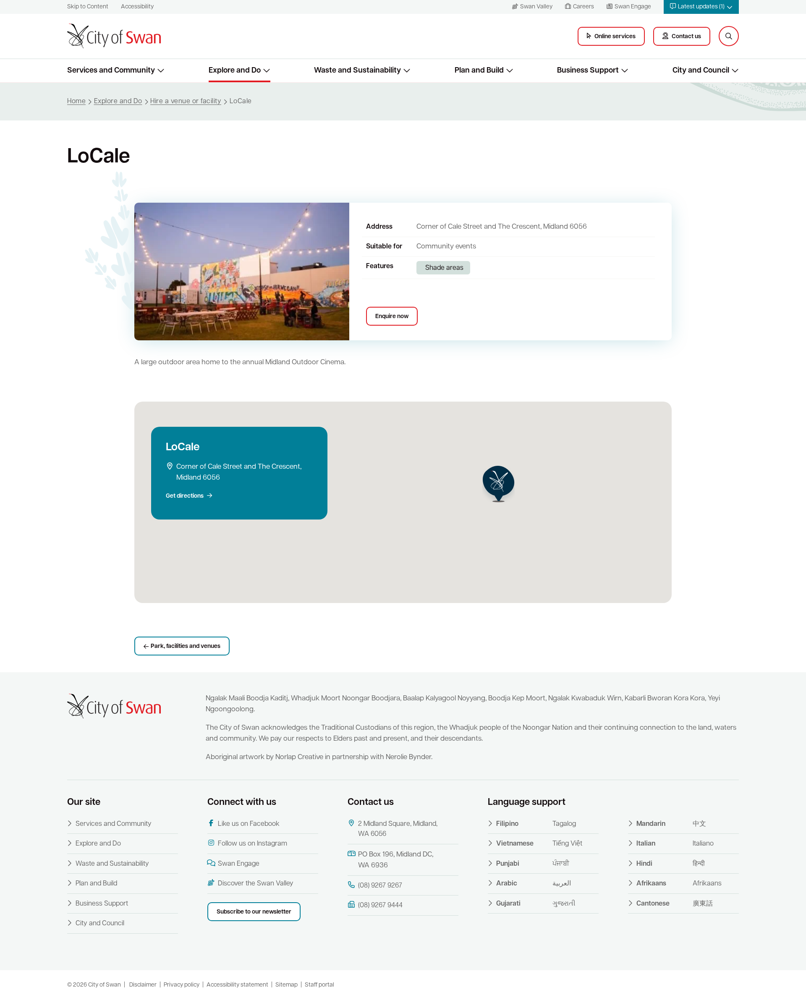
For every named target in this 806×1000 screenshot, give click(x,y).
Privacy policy (181, 985)
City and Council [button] (701, 70)
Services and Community (114, 824)
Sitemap (286, 985)
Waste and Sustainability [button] (357, 70)
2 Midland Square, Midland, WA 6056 (397, 829)
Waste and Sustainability (112, 864)
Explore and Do (98, 844)
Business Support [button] (588, 70)
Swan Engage (238, 864)
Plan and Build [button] (479, 70)
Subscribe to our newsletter (254, 912)
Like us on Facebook (249, 824)
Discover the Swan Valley (255, 883)
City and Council (100, 923)
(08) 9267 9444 (380, 905)
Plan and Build (96, 883)
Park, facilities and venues (185, 646)
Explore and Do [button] (235, 70)
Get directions (185, 496)
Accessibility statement (237, 985)
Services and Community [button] (111, 70)
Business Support (102, 904)
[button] (701, 7)
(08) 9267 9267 (380, 886)
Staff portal (319, 985)
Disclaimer (143, 985)
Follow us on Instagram (252, 844)
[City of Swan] (114, 36)
